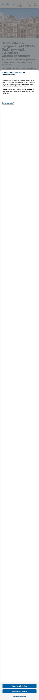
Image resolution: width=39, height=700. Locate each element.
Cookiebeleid (8, 103)
